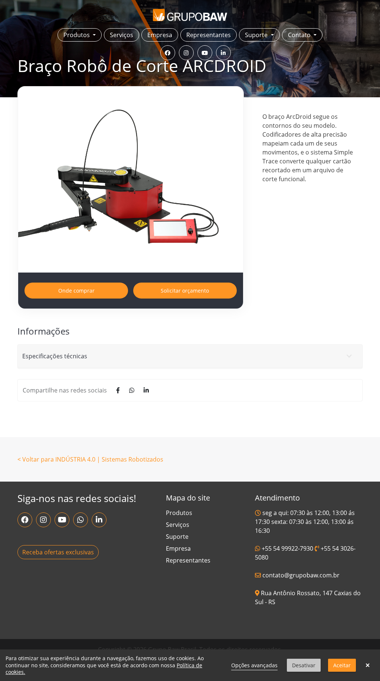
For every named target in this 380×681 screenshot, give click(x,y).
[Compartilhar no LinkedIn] (146, 390)
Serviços (121, 35)
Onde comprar (76, 290)
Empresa (159, 35)
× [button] (368, 665)
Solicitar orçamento (185, 290)
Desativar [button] (303, 665)
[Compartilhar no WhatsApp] (131, 390)
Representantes (208, 35)
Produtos (179, 513)
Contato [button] (300, 35)
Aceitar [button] (342, 665)
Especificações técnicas (54, 356)
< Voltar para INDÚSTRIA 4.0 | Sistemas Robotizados (90, 459)
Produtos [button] (77, 35)
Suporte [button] (257, 35)
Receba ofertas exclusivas (58, 552)
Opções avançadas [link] (254, 665)
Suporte (177, 536)
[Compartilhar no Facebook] (118, 390)
